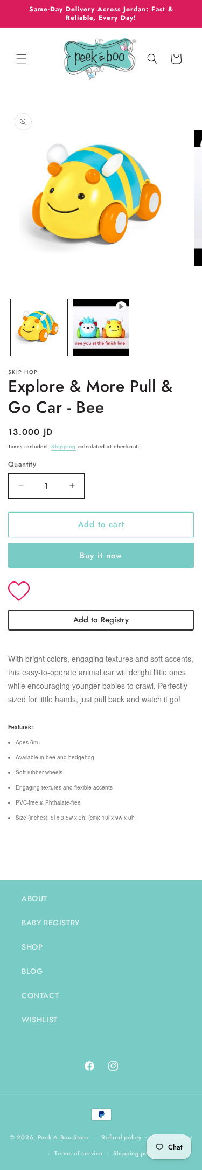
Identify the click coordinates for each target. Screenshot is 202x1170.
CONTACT (40, 995)
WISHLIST (40, 1019)
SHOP (32, 946)
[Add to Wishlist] (101, 592)
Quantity (22, 464)
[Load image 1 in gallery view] (39, 327)
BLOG (32, 971)
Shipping (63, 446)
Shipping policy (135, 1153)
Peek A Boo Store (63, 1136)
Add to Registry (101, 620)
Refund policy (121, 1137)
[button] (21, 59)
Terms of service (78, 1153)
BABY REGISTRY (51, 922)
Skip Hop (23, 372)
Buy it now (101, 556)
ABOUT (34, 898)
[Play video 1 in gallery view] (101, 327)
